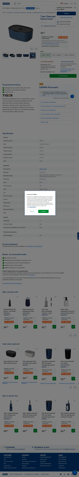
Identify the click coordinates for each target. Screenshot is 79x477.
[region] (40, 203)
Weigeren (32, 211)
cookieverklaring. (32, 207)
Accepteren (43, 211)
